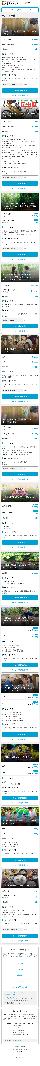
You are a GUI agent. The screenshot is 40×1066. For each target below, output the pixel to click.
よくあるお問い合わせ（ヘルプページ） (15, 992)
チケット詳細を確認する (20, 95)
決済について (20, 975)
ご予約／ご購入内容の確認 (20, 987)
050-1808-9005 (11, 997)
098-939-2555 (18, 1040)
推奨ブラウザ (20, 1051)
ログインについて (20, 981)
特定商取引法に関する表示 (20, 1049)
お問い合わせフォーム (12, 995)
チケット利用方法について (20, 969)
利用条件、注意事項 (20, 1046)
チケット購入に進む (20, 91)
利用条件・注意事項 (26, 956)
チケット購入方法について (20, 963)
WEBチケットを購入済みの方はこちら (20, 10)
